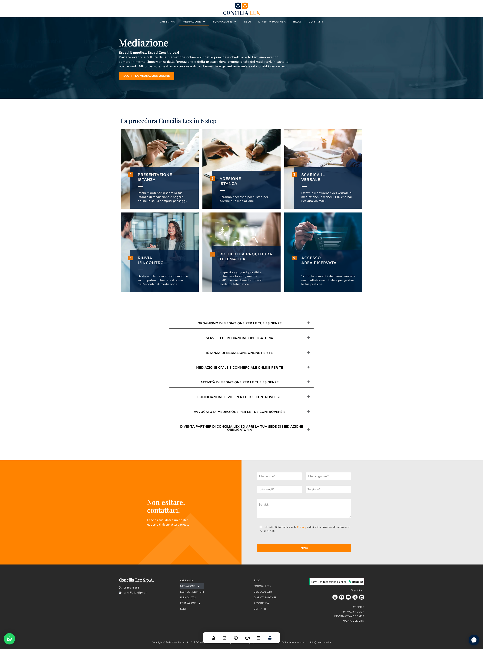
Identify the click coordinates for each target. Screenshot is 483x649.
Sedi (247, 21)
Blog (297, 21)
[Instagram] (335, 597)
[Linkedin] (361, 597)
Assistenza (261, 603)
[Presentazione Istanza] (213, 635)
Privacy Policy (353, 611)
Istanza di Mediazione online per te (239, 353)
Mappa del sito (353, 621)
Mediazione (192, 21)
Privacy (301, 527)
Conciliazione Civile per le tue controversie (239, 397)
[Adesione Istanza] (224, 635)
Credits (358, 607)
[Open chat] (474, 640)
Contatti (316, 21)
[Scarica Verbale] (236, 635)
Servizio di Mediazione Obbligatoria (239, 338)
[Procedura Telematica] (258, 635)
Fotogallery (262, 586)
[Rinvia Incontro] (247, 636)
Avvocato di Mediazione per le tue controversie (239, 412)
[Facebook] (341, 597)
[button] (9, 638)
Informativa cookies (349, 616)
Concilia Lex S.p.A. (136, 580)
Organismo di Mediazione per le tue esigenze (240, 323)
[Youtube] (348, 597)
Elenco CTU (188, 597)
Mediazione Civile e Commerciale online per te (239, 367)
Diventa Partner (272, 21)
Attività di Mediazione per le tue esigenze (239, 382)
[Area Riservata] (269, 635)
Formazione (222, 21)
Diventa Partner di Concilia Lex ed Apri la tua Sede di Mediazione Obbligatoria (241, 428)
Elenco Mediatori (192, 592)
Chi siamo (167, 21)
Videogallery (263, 592)
